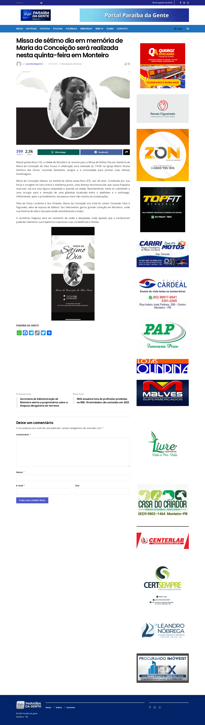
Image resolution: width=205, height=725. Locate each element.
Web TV (99, 28)
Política (45, 28)
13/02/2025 (53, 63)
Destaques (66, 63)
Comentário (23, 434)
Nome (20, 472)
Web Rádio (86, 28)
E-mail (20, 485)
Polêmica (71, 28)
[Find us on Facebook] (180, 3)
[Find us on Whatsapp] (188, 3)
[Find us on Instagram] (184, 3)
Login (179, 28)
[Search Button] (41, 2)
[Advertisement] (73, 364)
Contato (122, 28)
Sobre (110, 28)
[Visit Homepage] (33, 15)
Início (19, 28)
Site (77, 485)
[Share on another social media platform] (126, 152)
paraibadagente (34, 63)
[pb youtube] (134, 15)
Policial (58, 28)
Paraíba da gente (30, 713)
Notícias (31, 28)
